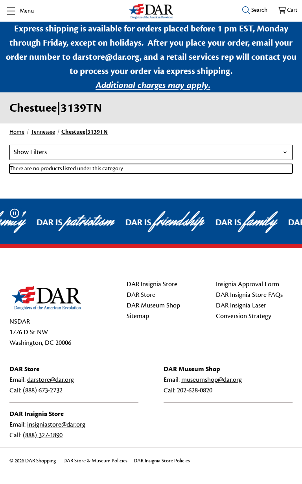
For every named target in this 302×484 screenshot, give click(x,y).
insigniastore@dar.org (56, 424)
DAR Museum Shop (153, 305)
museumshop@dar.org (211, 379)
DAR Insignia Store (152, 284)
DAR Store (141, 295)
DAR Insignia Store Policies (162, 461)
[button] (151, 152)
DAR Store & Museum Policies (95, 461)
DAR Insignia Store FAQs (249, 295)
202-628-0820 (194, 390)
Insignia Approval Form (247, 284)
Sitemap (138, 316)
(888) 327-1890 (43, 435)
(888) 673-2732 (43, 390)
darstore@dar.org (50, 379)
